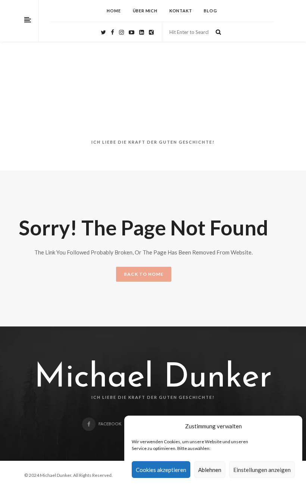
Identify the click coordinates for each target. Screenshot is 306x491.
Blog (210, 10)
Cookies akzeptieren (161, 469)
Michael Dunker (153, 378)
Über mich (145, 10)
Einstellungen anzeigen (262, 469)
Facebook (110, 423)
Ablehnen (209, 469)
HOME (114, 10)
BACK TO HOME (143, 274)
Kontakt (180, 10)
